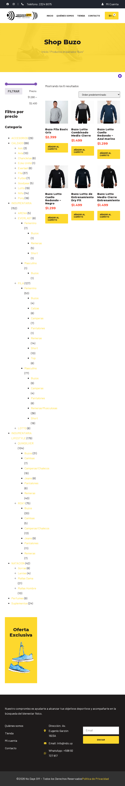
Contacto (94, 15)
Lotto (21, 188)
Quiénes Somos (65, 15)
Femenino (30, 223)
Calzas (35, 308)
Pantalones (38, 328)
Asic (20, 148)
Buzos (35, 233)
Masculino (30, 263)
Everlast (23, 168)
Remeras (36, 243)
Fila (20, 173)
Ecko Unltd (25, 163)
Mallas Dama (25, 578)
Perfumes (17, 598)
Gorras (22, 568)
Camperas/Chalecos (36, 468)
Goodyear (24, 183)
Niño (21, 193)
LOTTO (22, 428)
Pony (21, 198)
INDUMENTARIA (21, 203)
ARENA (22, 213)
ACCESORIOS (19, 138)
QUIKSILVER (26, 443)
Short (34, 253)
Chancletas (25, 158)
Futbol (22, 178)
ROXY (21, 503)
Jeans (28, 478)
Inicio (50, 15)
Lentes (22, 573)
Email (86, 724)
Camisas (29, 458)
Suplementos (19, 603)
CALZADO (17, 143)
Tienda (81, 15)
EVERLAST (25, 218)
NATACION (18, 563)
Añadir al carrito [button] (53, 147)
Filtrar (13, 91)
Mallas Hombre (27, 588)
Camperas (37, 318)
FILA (21, 283)
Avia (20, 153)
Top (33, 358)
